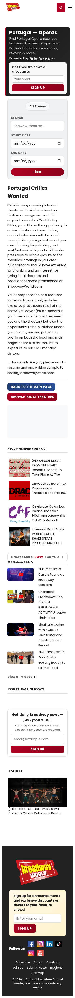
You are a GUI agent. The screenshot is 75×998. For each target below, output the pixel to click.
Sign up (37, 749)
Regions (56, 967)
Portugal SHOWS (26, 689)
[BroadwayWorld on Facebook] (31, 944)
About (38, 962)
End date (18, 153)
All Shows (37, 106)
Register (39, 7)
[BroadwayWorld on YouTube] (40, 953)
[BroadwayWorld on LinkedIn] (49, 944)
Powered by (19, 58)
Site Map (37, 973)
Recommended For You (27, 449)
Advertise (22, 962)
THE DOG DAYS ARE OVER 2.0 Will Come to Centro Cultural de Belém (34, 811)
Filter (37, 172)
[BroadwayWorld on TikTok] (58, 944)
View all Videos (20, 676)
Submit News (37, 967)
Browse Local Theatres (32, 397)
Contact (53, 962)
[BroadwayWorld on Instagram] (40, 944)
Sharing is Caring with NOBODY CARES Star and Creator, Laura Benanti (51, 634)
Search (17, 118)
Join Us (17, 967)
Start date (20, 135)
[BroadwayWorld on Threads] (31, 953)
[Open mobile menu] (70, 7)
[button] (61, 7)
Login (50, 7)
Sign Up (38, 87)
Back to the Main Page (31, 387)
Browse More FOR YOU (35, 557)
